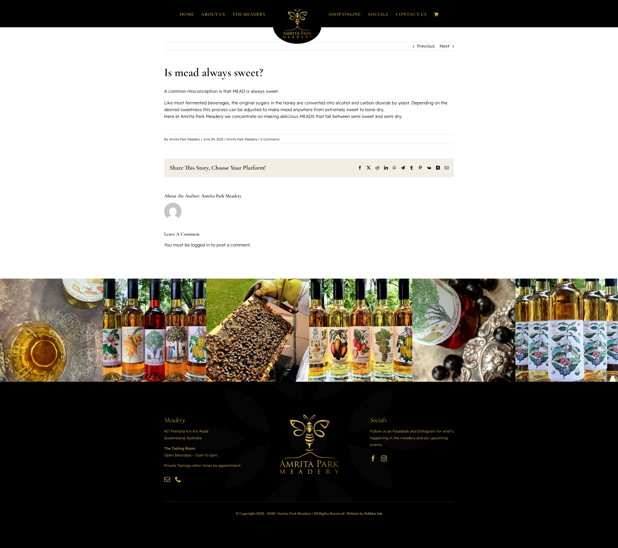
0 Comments (270, 139)
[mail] (167, 479)
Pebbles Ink (373, 513)
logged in (200, 245)
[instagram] (384, 458)
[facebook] (373, 458)
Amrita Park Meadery (184, 139)
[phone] (178, 479)
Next (444, 46)
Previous (426, 46)
